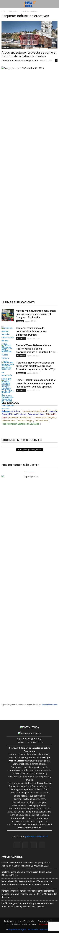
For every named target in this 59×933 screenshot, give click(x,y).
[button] (55, 4)
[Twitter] (42, 845)
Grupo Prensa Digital (17, 929)
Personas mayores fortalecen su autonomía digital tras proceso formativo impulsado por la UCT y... (36, 366)
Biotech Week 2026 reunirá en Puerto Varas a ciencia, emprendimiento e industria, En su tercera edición (27, 883)
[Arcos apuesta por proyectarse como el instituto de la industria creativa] (29, 35)
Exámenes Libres (36, 414)
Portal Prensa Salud (26, 921)
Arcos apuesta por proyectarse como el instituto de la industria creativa (29, 54)
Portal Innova (10, 921)
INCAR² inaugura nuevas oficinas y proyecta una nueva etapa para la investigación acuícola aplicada (35, 383)
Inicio (4, 11)
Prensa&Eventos (13, 924)
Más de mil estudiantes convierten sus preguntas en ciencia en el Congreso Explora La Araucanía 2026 (26, 864)
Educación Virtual (17, 414)
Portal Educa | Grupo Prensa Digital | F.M (20, 60)
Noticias (5, 47)
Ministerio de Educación (20, 417)
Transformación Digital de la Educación (20, 424)
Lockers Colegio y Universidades (32, 420)
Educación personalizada (34, 411)
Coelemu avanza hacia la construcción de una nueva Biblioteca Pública (31, 331)
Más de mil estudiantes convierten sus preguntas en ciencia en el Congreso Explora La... (36, 314)
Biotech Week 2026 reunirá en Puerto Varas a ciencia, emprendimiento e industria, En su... (36, 348)
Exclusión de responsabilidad (40, 929)
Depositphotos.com (49, 705)
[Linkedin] (34, 845)
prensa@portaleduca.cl (36, 836)
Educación (21, 338)
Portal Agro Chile (45, 921)
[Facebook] (17, 845)
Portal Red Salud (29, 924)
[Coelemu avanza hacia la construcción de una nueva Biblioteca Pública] (8, 339)
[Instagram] (25, 845)
